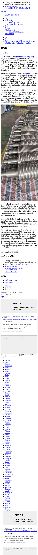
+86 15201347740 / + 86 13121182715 (17, 8)
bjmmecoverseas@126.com (13, 268)
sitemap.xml (9, 282)
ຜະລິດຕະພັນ (9, 20)
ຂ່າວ (6, 26)
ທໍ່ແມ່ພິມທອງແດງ (14, 22)
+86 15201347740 (11, 270)
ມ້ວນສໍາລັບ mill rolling (16, 24)
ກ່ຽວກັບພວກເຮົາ (10, 30)
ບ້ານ (6, 18)
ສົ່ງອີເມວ (3, 297)
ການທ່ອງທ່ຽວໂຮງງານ (16, 32)
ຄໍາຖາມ (7, 28)
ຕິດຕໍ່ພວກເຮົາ (9, 34)
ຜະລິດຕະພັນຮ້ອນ (11, 280)
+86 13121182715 (11, 272)
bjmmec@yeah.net (11, 6)
